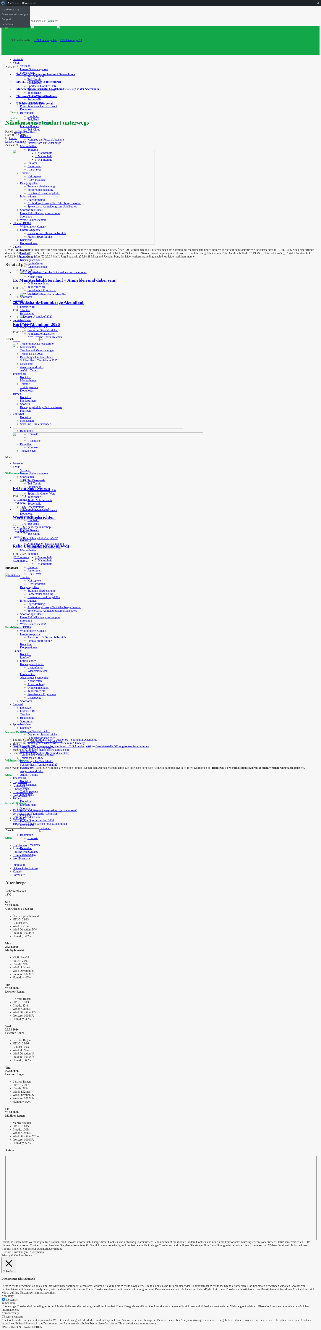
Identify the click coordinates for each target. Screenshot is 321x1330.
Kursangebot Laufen (32, 260)
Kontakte (25, 540)
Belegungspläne (29, 587)
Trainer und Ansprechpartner (37, 343)
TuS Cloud (33, 129)
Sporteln (25, 808)
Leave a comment (15, 141)
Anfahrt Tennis (29, 774)
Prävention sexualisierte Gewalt (38, 106)
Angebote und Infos (31, 771)
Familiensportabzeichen (41, 333)
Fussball (17, 537)
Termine (25, 577)
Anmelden (19, 785)
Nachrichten (34, 276)
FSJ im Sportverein (31, 488)
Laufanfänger (35, 263)
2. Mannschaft (43, 560)
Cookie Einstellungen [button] (15, 1252)
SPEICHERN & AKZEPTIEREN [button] (21, 1326)
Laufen (17, 246)
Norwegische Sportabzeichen (44, 337)
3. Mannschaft (43, 563)
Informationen (28, 600)
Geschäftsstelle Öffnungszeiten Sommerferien (122, 746)
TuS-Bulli (33, 523)
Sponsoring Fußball (31, 614)
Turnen (17, 798)
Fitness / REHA (22, 627)
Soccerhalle (34, 99)
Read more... (20, 503)
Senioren (32, 553)
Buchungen (27, 112)
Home (13, 112)
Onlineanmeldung (37, 283)
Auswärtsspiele (36, 583)
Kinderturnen (28, 804)
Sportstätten (27, 476)
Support (6, 19)
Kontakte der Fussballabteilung (45, 139)
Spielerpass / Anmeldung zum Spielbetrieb (52, 610)
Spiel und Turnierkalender (35, 828)
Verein (16, 62)
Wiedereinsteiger (37, 266)
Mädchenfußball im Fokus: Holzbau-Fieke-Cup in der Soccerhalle (57, 89)
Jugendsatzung (36, 604)
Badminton (26, 430)
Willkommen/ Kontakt (33, 630)
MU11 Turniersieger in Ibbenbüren (38, 81)
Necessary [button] (7, 1295)
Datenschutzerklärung (25, 868)
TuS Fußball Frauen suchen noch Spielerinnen (45, 74)
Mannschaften (28, 146)
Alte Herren (34, 573)
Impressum (19, 864)
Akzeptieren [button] (37, 1252)
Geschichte (33, 844)
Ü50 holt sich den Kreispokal (34, 103)
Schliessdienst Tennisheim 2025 (38, 764)
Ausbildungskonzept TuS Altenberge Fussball (54, 607)
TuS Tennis (34, 79)
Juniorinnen (34, 570)
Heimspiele (34, 580)
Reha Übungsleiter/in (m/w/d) (41, 546)
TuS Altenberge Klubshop (35, 527)
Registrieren (20, 782)
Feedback (7, 23)
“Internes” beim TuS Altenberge (36, 96)
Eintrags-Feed (21, 788)
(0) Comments (21, 499)
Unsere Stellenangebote (34, 69)
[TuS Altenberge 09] (56, 40)
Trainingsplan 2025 (31, 757)
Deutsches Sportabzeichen (42, 330)
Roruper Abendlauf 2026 (36, 324)
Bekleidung (27, 313)
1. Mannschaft (43, 557)
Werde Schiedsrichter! (33, 624)
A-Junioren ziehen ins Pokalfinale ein (47, 749)
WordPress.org (21, 795)
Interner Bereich (29, 126)
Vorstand (25, 65)
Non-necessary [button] (10, 1313)
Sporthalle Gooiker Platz (41, 86)
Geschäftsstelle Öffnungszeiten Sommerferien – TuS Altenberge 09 (52, 746)
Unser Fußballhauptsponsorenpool (40, 617)
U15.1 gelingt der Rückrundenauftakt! (47, 753)
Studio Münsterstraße (39, 500)
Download (26, 109)
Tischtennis (19, 778)
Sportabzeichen (22, 320)
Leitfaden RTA (29, 306)
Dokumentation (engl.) (15, 14)
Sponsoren (26, 296)
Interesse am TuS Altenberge (44, 142)
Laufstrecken (27, 270)
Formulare (19, 874)
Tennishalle (34, 92)
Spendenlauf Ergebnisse (41, 290)
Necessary (12, 1299)
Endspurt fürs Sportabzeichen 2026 (33, 820)
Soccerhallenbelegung (40, 593)
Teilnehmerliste (36, 286)
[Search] (41, 339)
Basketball (26, 848)
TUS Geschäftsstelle (32, 506)
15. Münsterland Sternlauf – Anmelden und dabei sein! (65, 280)
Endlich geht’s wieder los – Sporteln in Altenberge (67, 739)
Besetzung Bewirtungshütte (43, 597)
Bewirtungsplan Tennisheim (36, 761)
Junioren (32, 567)
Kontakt (17, 871)
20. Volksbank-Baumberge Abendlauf (48, 302)
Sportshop (26, 620)
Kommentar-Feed (23, 792)
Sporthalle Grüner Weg (41, 493)
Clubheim (33, 116)
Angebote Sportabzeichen (35, 731)
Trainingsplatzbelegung (41, 590)
